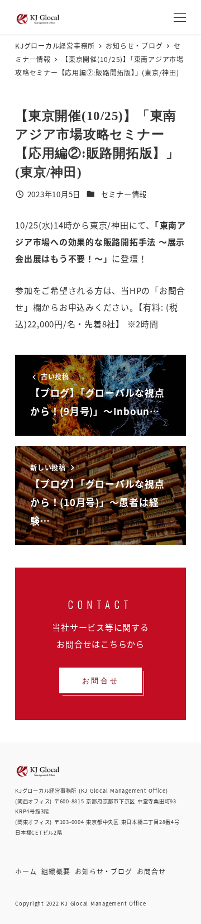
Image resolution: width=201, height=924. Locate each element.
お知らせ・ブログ (103, 871)
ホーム (25, 871)
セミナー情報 (124, 194)
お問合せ (151, 871)
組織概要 (55, 871)
